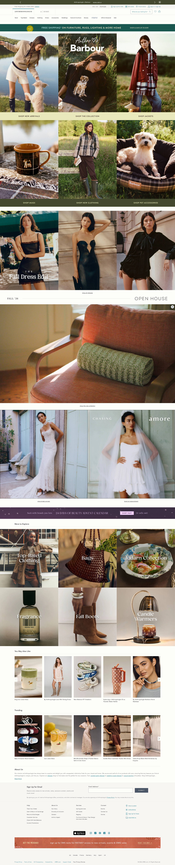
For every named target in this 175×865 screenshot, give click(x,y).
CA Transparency (38, 862)
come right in (97, 2)
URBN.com (58, 862)
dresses (50, 776)
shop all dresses (87, 293)
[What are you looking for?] (150, 12)
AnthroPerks (132, 810)
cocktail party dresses (98, 776)
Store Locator (132, 806)
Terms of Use (27, 862)
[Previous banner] (20, 2)
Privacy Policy (110, 797)
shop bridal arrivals (44, 501)
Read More (18, 779)
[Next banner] (155, 2)
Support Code (67, 862)
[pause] (172, 306)
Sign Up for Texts (133, 813)
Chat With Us (132, 817)
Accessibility (48, 862)
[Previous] (16, 679)
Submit (141, 790)
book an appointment (131, 501)
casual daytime (128, 776)
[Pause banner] (159, 2)
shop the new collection (87, 406)
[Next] (159, 679)
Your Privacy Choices (79, 862)
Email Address (93, 786)
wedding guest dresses (114, 776)
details (37, 6)
